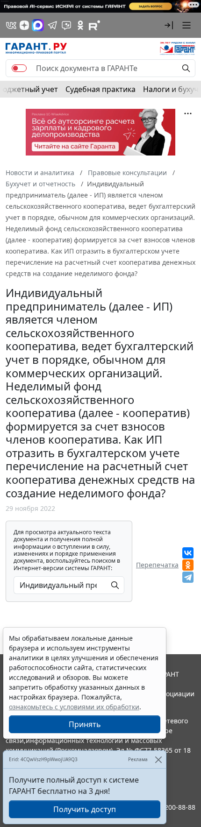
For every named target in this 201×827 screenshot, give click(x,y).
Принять (85, 724)
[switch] (19, 68)
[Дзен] (24, 25)
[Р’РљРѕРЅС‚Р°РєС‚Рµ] (188, 552)
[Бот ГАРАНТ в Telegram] (66, 25)
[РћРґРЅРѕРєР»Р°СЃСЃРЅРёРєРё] (188, 565)
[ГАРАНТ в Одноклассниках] (80, 25)
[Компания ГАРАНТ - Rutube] (94, 25)
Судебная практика (100, 89)
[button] (169, 25)
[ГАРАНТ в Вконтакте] (11, 25)
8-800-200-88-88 (170, 807)
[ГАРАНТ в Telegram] (52, 25)
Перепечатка (157, 564)
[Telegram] (188, 577)
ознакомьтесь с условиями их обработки (74, 706)
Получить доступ (84, 809)
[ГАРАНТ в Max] (38, 25)
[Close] (158, 759)
